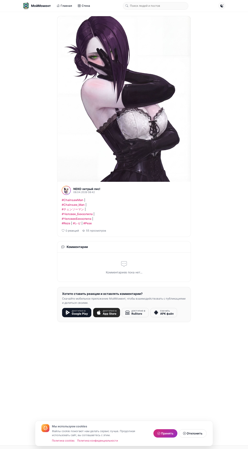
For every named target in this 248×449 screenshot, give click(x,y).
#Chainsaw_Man (73, 205)
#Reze (66, 223)
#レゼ (77, 223)
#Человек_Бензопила (77, 214)
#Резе (87, 223)
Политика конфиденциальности (97, 440)
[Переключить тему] (221, 5)
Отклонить (194, 433)
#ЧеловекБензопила (76, 219)
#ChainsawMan (72, 200)
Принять (166, 433)
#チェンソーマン (73, 209)
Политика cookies (63, 440)
